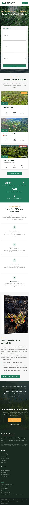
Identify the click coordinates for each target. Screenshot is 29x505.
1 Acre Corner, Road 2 (9, 160)
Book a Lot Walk (14, 420)
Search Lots (14, 66)
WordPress (12, 501)
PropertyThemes (4, 503)
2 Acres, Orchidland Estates (10, 134)
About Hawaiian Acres (6, 470)
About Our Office (5, 476)
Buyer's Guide (4, 456)
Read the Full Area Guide (10, 376)
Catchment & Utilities (5, 474)
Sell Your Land (4, 460)
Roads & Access (4, 472)
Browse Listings (14, 424)
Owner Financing (5, 458)
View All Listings (14, 173)
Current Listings (4, 454)
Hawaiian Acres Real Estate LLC (13, 499)
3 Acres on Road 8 (8, 107)
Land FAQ (3, 462)
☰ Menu (24, 3)
